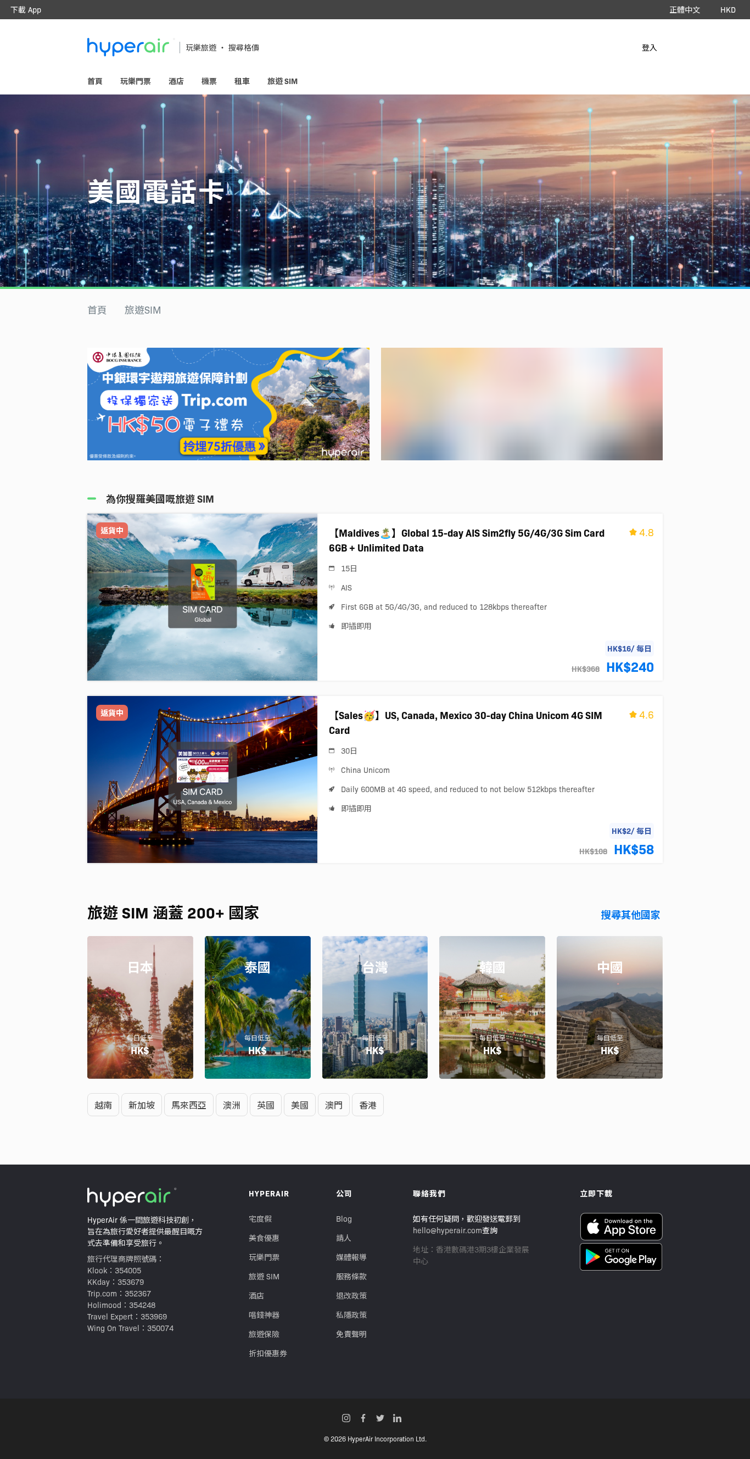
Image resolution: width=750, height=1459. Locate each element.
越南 (103, 1105)
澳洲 (231, 1105)
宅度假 (260, 1218)
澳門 (334, 1105)
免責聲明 (351, 1333)
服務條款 (351, 1276)
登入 (649, 47)
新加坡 (141, 1105)
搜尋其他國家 (631, 914)
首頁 (97, 309)
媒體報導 (351, 1256)
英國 (266, 1105)
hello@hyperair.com (447, 1229)
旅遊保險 (264, 1333)
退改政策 (351, 1295)
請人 (343, 1237)
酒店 (256, 1295)
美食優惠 (264, 1237)
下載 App (25, 9)
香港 (368, 1105)
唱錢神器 (264, 1314)
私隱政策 (351, 1314)
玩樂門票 (264, 1256)
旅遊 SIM (264, 1276)
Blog (344, 1218)
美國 (300, 1105)
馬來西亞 (188, 1105)
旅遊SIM (143, 309)
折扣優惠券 (268, 1352)
